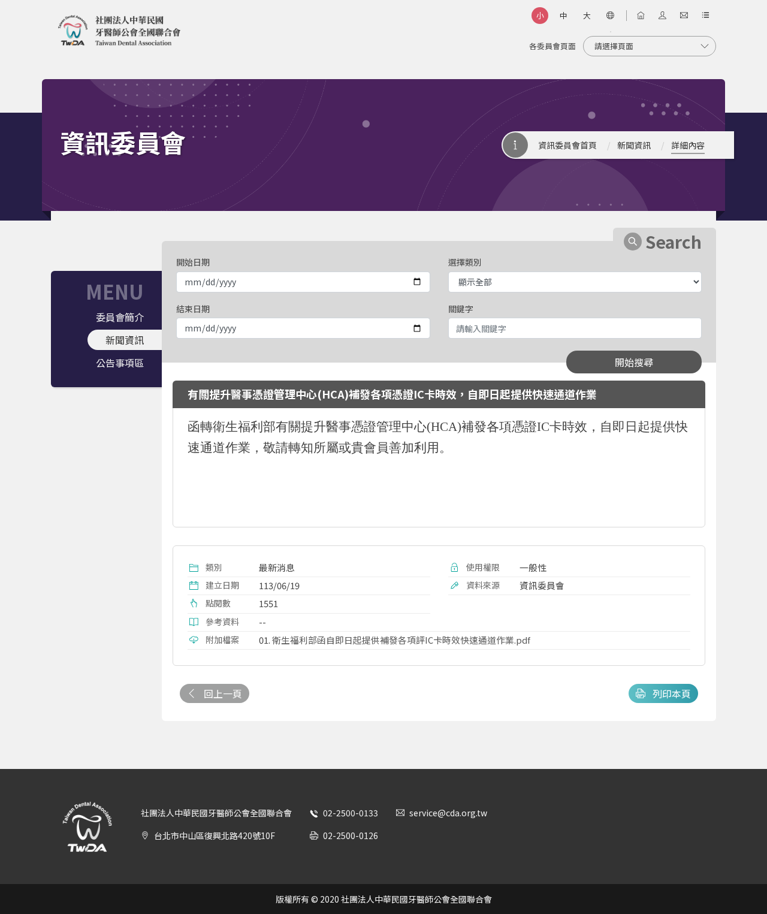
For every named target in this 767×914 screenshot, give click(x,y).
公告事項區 (120, 362)
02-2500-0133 (350, 813)
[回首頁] (640, 15)
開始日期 (193, 262)
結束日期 (193, 309)
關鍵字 (460, 309)
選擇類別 (465, 262)
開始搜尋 (634, 362)
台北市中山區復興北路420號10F (214, 835)
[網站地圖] (705, 15)
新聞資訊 (634, 145)
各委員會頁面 (552, 46)
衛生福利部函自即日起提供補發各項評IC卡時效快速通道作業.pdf (401, 640)
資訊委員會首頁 (567, 145)
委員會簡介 (120, 317)
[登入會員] (662, 15)
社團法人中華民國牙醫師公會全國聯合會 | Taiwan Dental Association (119, 30)
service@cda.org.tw (448, 813)
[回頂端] (742, 880)
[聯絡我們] (683, 15)
